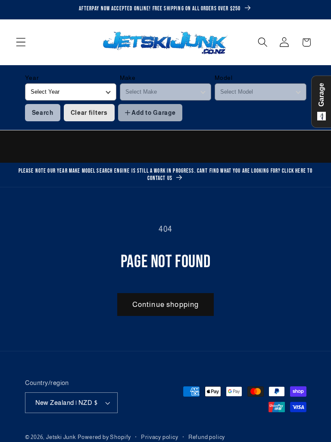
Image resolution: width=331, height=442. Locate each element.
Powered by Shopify (104, 437)
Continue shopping (165, 304)
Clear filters (89, 112)
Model (223, 77)
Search (42, 112)
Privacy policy (159, 437)
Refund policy (206, 437)
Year (32, 77)
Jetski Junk (61, 437)
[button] (21, 43)
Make (128, 77)
